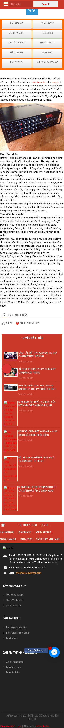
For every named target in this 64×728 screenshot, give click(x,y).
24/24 (9, 323)
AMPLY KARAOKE (44, 532)
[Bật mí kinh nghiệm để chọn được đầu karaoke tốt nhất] (10, 468)
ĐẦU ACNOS (26, 539)
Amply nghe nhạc (14, 661)
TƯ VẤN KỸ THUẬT (28, 525)
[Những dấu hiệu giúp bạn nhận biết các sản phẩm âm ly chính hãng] (10, 498)
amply (55, 82)
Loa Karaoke (47, 23)
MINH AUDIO (35, 715)
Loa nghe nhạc (13, 667)
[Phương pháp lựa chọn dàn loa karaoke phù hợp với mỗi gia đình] (10, 387)
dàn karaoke (39, 82)
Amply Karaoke (16, 33)
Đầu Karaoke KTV (14, 594)
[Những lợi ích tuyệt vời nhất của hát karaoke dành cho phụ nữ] (10, 412)
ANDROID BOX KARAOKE (47, 62)
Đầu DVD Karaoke (15, 600)
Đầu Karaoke (16, 52)
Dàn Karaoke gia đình (16, 627)
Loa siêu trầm (13, 672)
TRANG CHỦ (9, 525)
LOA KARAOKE (25, 532)
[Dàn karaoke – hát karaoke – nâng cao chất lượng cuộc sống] (10, 440)
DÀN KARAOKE (7, 532)
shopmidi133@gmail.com (28, 572)
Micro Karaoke (47, 43)
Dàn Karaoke (16, 23)
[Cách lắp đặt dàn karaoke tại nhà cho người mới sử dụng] (10, 355)
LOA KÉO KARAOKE (16, 43)
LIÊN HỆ (44, 525)
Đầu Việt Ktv (16, 62)
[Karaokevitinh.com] (32, 9)
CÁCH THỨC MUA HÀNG (47, 539)
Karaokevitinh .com (11, 726)
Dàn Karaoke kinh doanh (18, 632)
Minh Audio (42, 726)
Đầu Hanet (47, 52)
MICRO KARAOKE (8, 539)
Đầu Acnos (47, 33)
